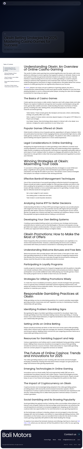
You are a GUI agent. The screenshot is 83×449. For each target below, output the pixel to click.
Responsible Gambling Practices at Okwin (11, 82)
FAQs (59, 439)
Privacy (70, 444)
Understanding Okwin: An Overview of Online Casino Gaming (10, 69)
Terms (75, 444)
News (54, 439)
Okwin (27, 87)
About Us (66, 444)
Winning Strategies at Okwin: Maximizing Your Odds (10, 74)
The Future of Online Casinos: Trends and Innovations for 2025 (11, 86)
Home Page (47, 439)
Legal (79, 444)
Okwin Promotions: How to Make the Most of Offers (11, 78)
